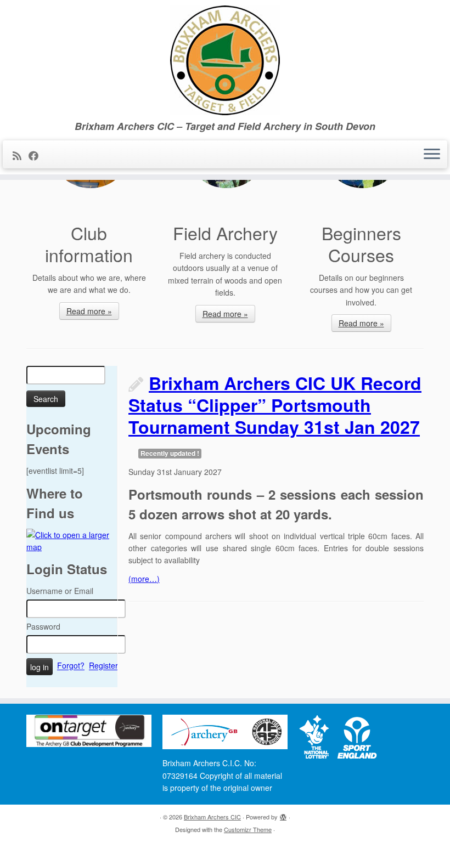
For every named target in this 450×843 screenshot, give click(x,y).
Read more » (89, 310)
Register (103, 665)
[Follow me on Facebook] (37, 155)
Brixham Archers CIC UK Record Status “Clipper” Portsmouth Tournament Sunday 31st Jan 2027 (274, 404)
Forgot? (71, 665)
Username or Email (59, 590)
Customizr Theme (248, 829)
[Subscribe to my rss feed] (21, 155)
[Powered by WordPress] (283, 814)
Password (43, 626)
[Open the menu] (432, 154)
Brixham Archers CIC (212, 816)
